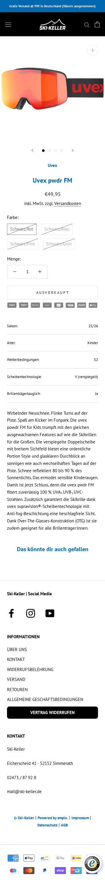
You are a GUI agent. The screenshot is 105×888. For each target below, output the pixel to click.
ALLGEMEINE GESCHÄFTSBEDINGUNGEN (45, 699)
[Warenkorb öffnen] (97, 24)
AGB (64, 825)
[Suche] (87, 24)
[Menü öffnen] (8, 24)
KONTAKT (16, 659)
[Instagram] (30, 612)
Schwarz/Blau (56, 229)
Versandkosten (67, 203)
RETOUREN (17, 689)
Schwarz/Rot (21, 229)
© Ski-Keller (24, 817)
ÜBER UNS (17, 649)
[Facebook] (11, 612)
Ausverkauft (52, 292)
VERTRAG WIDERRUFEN (52, 712)
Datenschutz (47, 825)
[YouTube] (50, 612)
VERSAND (16, 679)
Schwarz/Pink (22, 244)
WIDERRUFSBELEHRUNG (30, 669)
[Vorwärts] (73, 150)
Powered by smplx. (53, 817)
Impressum (80, 817)
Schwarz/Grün (59, 244)
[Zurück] (32, 150)
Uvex (52, 165)
